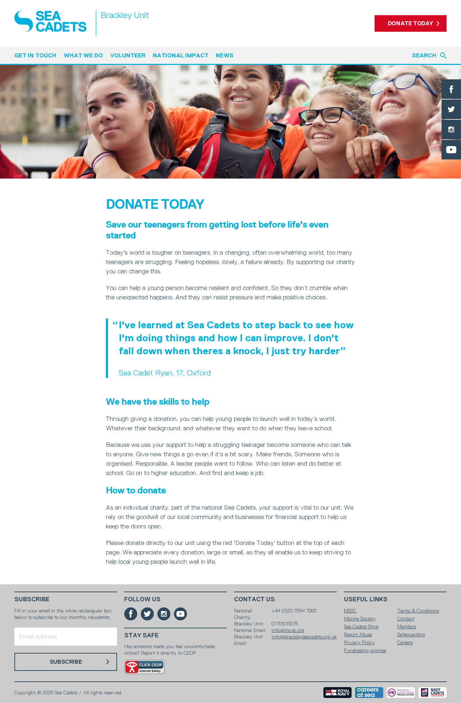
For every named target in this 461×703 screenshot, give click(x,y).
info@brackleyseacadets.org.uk (304, 637)
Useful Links (366, 599)
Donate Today (410, 23)
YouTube (451, 149)
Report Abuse (358, 634)
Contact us (254, 599)
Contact (406, 618)
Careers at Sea (369, 692)
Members (406, 626)
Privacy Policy (359, 642)
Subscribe (32, 599)
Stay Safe (141, 635)
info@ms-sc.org (288, 630)
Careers (405, 642)
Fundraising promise (365, 650)
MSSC (350, 611)
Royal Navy (337, 692)
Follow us (142, 599)
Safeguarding (411, 634)
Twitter (451, 109)
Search (424, 55)
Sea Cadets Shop (361, 626)
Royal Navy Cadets (433, 692)
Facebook (451, 89)
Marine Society (360, 618)
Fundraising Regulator (401, 692)
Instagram (451, 129)
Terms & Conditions (418, 611)
